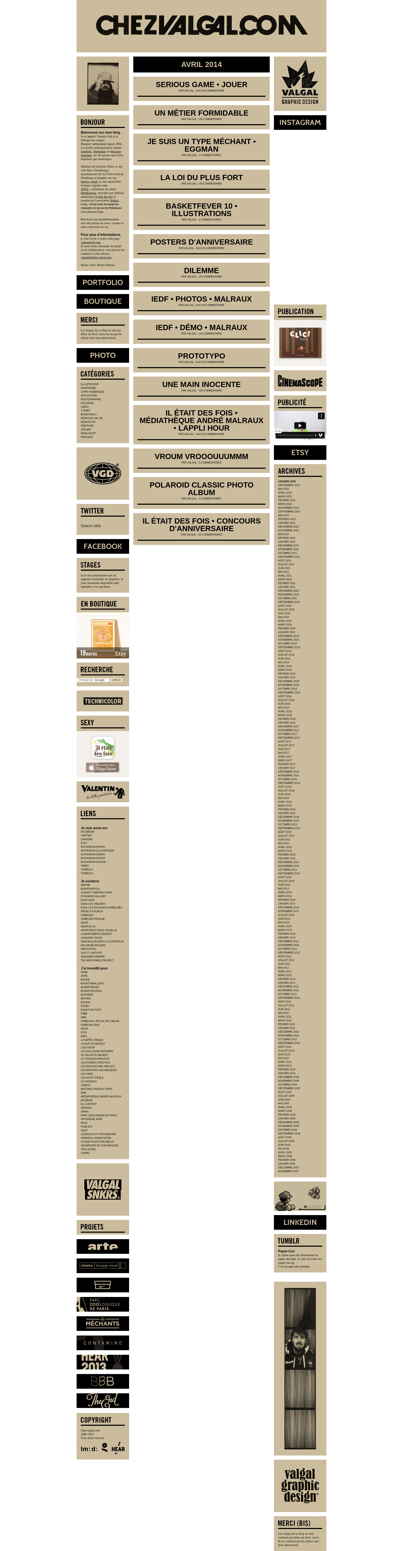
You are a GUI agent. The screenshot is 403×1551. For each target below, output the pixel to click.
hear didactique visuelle (99, 930)
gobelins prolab (93, 918)
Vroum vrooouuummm (201, 456)
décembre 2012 (288, 941)
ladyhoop (88, 1047)
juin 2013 (284, 918)
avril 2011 (285, 1016)
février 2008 (287, 1160)
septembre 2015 (289, 828)
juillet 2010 (286, 1050)
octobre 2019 (287, 643)
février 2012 (287, 979)
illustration (90, 384)
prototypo (88, 949)
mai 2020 (283, 617)
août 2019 (285, 651)
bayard (86, 998)
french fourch (92, 911)
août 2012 (285, 956)
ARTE (85, 189)
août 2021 (285, 560)
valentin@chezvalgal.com (96, 257)
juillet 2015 (286, 835)
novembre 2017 (288, 730)
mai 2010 (283, 1058)
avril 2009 (285, 1107)
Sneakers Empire (93, 956)
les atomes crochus (95, 1062)
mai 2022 (283, 534)
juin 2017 (284, 749)
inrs (84, 1036)
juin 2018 (284, 703)
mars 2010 (285, 1065)
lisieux (85, 1085)
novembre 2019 (288, 639)
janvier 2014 (286, 903)
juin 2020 (284, 613)
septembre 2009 (289, 1088)
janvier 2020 (286, 632)
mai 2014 (283, 888)
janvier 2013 (286, 937)
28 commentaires (210, 534)
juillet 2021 (286, 564)
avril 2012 (285, 971)
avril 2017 (285, 756)
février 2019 (287, 673)
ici (292, 1263)
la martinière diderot (96, 934)
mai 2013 (283, 922)
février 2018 (287, 718)
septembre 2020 (289, 602)
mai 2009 (283, 1103)
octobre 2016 (287, 779)
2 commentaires (210, 219)
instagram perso (93, 846)
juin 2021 (284, 568)
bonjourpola (90, 888)
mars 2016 (285, 805)
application (89, 395)
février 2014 (287, 899)
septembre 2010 (289, 1043)
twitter (86, 835)
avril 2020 (285, 620)
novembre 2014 (288, 866)
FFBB (84, 1013)
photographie (91, 399)
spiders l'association (96, 1138)
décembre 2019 (288, 636)
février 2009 (287, 1114)
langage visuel (89, 181)
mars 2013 (285, 930)
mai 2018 (283, 707)
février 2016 (287, 809)
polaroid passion (93, 945)
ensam (85, 1002)
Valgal (189, 90)
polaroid (87, 403)
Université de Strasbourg (99, 1145)
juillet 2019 (286, 654)
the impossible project (97, 960)
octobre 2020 (287, 598)
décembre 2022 (288, 526)
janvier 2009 (286, 1118)
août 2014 (285, 877)
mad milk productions (96, 1089)
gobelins (87, 915)
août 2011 (284, 1001)
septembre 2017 (289, 737)
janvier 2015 (286, 858)
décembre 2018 (288, 681)
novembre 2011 (288, 990)
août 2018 (285, 696)
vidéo (85, 406)
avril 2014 (285, 892)
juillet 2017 (286, 745)
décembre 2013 (288, 907)
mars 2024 (285, 504)
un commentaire (210, 119)
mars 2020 (285, 624)
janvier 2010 (286, 1073)
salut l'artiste (91, 952)
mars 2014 (285, 896)
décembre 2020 (288, 590)
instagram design (93, 862)
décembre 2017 (288, 726)
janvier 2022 (286, 541)
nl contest (89, 1104)
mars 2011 (285, 1020)
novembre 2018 (288, 685)
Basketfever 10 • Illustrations (201, 210)
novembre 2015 (288, 820)
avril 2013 (285, 926)
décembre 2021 (288, 545)
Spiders (114, 200)
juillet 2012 (286, 960)
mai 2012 (283, 967)
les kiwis (87, 1073)
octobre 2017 (287, 734)
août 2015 (285, 832)
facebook (87, 831)
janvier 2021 (286, 587)
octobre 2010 (287, 1039)
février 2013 (287, 933)
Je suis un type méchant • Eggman (201, 145)
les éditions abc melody (98, 1066)
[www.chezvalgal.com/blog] (201, 26)
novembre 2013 (288, 911)
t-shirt (85, 410)
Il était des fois (104, 197)
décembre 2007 (288, 1167)
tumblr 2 (87, 873)
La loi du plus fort (201, 177)
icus (84, 1032)
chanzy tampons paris (96, 892)
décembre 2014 (288, 862)
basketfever (90, 987)
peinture (87, 425)
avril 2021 (285, 575)
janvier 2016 (286, 813)
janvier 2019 (286, 677)
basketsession (91, 991)
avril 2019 (285, 666)
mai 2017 (283, 752)
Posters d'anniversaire (201, 242)
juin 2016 (284, 794)
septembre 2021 (289, 556)
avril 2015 (285, 847)
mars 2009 (285, 1111)
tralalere (88, 1149)
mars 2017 (285, 760)
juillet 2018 (286, 700)
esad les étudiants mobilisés (101, 907)
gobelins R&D (90, 1024)
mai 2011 (283, 1013)
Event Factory (91, 1009)
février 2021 (287, 583)
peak (84, 1122)
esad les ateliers (93, 903)
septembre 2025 (289, 485)
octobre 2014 (287, 869)
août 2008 (285, 1137)
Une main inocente (201, 384)
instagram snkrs (93, 854)
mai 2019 (283, 662)
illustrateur (99, 151)
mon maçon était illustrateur (102, 941)
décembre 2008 (288, 1122)
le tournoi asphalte (95, 1058)
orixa (85, 1111)
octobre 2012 (287, 948)
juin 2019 (284, 658)
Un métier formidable (201, 113)
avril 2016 (285, 801)
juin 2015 (284, 839)
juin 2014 (284, 884)
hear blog (88, 926)
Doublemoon (88, 193)
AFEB (84, 972)
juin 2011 (284, 1009)
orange (86, 1107)
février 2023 (287, 519)
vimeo (85, 865)
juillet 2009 (286, 1095)
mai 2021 (283, 571)
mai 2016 (283, 798)
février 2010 (287, 1069)
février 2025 (287, 500)
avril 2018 (285, 711)
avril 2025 (285, 492)
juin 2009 (284, 1099)
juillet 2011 (286, 1005)
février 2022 (287, 538)
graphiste (86, 151)
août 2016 (285, 786)
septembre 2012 (289, 952)
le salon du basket (94, 1055)
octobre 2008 (287, 1129)
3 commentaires (210, 155)
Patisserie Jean (91, 1119)
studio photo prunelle (97, 1141)
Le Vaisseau (89, 1081)
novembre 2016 (288, 775)
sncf (84, 1130)
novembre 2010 (288, 1035)
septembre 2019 (289, 647)
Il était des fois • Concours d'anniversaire (202, 525)
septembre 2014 (289, 873)
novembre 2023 (288, 507)
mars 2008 (285, 1156)
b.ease (85, 979)
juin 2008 (284, 1144)
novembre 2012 (288, 945)
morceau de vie (92, 418)
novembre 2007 (288, 1171)
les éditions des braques (99, 1070)
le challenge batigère (97, 1051)
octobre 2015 (287, 824)
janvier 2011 (286, 1028)
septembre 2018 (289, 692)
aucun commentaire (210, 90)
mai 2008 (283, 1148)
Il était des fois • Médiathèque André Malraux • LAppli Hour (201, 420)
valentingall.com (91, 242)
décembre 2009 (288, 1077)
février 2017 (287, 764)
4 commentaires (210, 498)
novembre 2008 (288, 1126)
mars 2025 (285, 496)
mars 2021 (285, 579)
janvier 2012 (286, 982)
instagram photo (93, 858)
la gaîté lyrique (92, 1040)
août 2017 (285, 741)
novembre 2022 (288, 530)
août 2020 (285, 605)
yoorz (85, 1153)
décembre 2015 (288, 817)
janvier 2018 (286, 722)
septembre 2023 (289, 511)
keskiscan (88, 422)
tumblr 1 (87, 869)
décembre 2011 (288, 986)
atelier (86, 429)
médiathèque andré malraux (101, 1096)
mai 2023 (283, 515)
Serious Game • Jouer (201, 84)
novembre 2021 (288, 549)
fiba (83, 1017)
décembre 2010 (288, 1031)
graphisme (88, 388)
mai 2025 (283, 489)
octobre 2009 (287, 1084)
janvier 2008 (286, 1163)
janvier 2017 (286, 767)
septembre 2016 (289, 783)
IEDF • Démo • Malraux (201, 327)
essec (85, 1006)
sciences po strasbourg (98, 1134)
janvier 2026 (287, 481)
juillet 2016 (286, 790)
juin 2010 (284, 1054)
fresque (87, 437)
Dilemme (201, 270)
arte (84, 975)
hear (84, 922)
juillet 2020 (286, 609)
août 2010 (285, 1046)
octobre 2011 (287, 994)
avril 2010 (285, 1062)
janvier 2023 (286, 522)
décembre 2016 (288, 771)
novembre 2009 (288, 1080)
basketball (89, 414)
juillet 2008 (286, 1141)
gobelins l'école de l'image (100, 1021)
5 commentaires (210, 462)
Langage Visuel (92, 937)
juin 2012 (284, 964)
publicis (86, 1126)
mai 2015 (283, 843)
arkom (85, 885)
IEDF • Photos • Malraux (201, 299)
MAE (83, 1092)
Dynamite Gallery (93, 896)
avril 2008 (285, 1152)
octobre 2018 (287, 688)
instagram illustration (97, 850)
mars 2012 (285, 975)
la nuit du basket (93, 1043)
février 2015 (287, 854)
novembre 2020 (288, 594)
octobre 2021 (287, 553)
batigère (87, 994)
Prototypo (201, 356)
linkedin (87, 839)
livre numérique (92, 391)
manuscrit (88, 433)
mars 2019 (285, 669)
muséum (86, 1100)
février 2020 (287, 628)
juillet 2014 (286, 881)
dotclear (88, 900)
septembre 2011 (289, 997)
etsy (84, 843)
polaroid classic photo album (202, 489)
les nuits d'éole (92, 1077)
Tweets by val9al (91, 525)
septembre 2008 (289, 1133)
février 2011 (286, 1024)
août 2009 (285, 1092)
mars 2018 (285, 715)
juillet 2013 (286, 915)
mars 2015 (285, 850)
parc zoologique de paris (99, 1115)
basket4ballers (92, 983)
